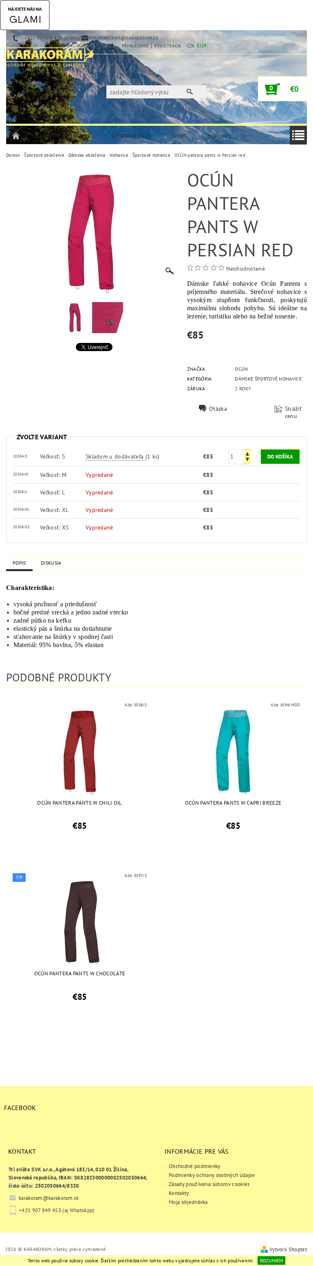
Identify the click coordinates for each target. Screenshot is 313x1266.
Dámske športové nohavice (268, 379)
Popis (19, 563)
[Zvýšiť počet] (247, 453)
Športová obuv (131, 136)
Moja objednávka (188, 1202)
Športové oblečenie (64, 136)
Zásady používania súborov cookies (209, 1184)
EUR (202, 45)
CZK (191, 46)
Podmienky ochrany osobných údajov (212, 1175)
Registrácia (167, 46)
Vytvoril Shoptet (288, 1249)
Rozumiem (271, 1260)
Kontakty (179, 1193)
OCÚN (241, 369)
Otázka (218, 408)
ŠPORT (179, 136)
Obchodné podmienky (194, 1166)
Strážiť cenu (293, 412)
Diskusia (51, 563)
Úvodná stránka (16, 136)
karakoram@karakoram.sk (49, 1198)
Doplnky (219, 136)
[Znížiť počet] (247, 460)
